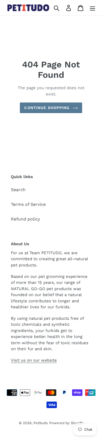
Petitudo (40, 423)
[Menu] (92, 8)
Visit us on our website (34, 360)
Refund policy (25, 219)
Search (18, 189)
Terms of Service (28, 204)
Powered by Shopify (66, 423)
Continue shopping (46, 107)
